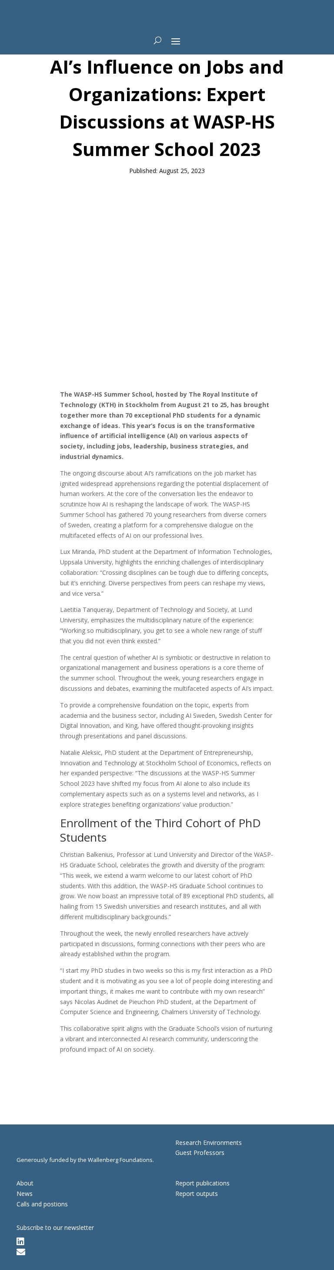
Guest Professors (199, 1152)
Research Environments (208, 1142)
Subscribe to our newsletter (55, 1227)
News (25, 1193)
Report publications (202, 1183)
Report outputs (196, 1193)
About (25, 1183)
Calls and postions (42, 1204)
